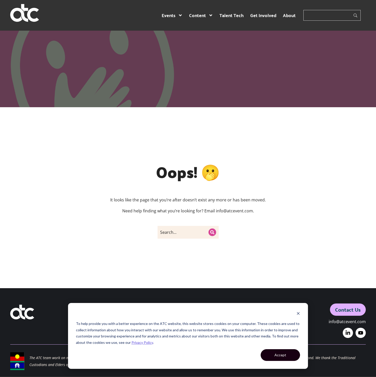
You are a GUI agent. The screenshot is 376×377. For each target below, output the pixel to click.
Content (197, 15)
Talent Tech (231, 15)
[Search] (212, 232)
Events (168, 15)
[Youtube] (361, 333)
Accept (280, 355)
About (289, 15)
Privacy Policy (142, 342)
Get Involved (263, 15)
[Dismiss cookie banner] (298, 314)
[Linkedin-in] (348, 333)
